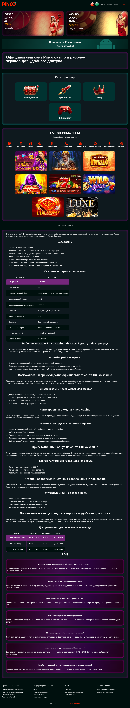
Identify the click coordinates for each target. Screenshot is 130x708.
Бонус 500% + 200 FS (65, 225)
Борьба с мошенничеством (74, 692)
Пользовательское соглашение (12, 689)
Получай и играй (76, 29)
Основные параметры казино (21, 248)
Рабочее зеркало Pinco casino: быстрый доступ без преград (34, 251)
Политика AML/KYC (8, 697)
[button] (126, 699)
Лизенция (68, 689)
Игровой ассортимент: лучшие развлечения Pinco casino (33, 262)
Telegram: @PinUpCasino (104, 692)
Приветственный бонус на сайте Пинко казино (28, 259)
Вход (116, 4)
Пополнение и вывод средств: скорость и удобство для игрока (35, 265)
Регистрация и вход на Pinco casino (24, 257)
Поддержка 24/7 (70, 694)
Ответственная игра (8, 694)
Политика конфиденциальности (12, 692)
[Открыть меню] (124, 4)
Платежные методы (40, 697)
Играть (31, 201)
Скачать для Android (65, 46)
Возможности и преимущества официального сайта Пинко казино (36, 254)
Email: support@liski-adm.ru (105, 689)
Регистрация (106, 4)
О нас (35, 689)
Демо (31, 205)
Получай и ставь (11, 28)
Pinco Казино (74, 704)
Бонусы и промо (39, 694)
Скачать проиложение (41, 692)
